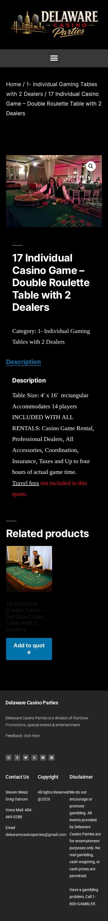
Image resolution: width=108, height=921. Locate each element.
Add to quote (29, 648)
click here (32, 735)
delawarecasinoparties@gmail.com (36, 834)
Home (13, 84)
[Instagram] (9, 758)
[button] (54, 58)
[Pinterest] (43, 758)
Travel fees (25, 483)
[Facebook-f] (17, 758)
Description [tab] (23, 361)
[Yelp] (34, 758)
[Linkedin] (51, 758)
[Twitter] (26, 758)
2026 (45, 799)
